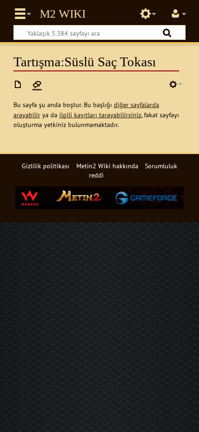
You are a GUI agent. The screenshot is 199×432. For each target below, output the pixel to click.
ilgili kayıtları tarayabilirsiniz (100, 114)
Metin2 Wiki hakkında (107, 165)
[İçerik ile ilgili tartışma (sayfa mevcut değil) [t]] (37, 84)
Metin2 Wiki (63, 14)
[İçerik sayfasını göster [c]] (18, 84)
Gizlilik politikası (45, 165)
